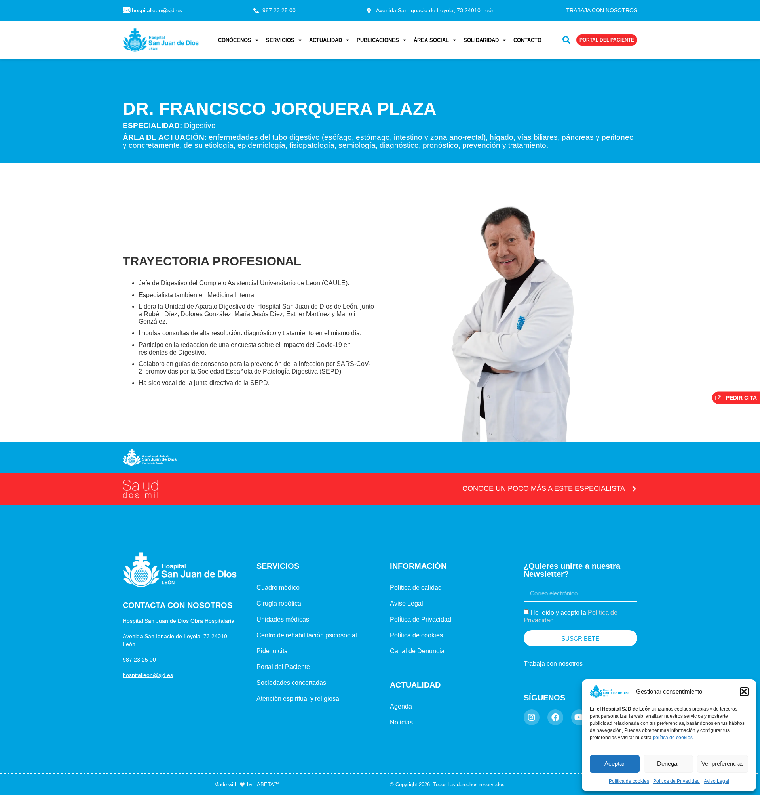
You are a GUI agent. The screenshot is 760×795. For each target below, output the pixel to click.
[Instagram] (532, 717)
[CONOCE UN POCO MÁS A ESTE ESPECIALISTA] (634, 489)
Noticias (401, 722)
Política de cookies (629, 781)
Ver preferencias (722, 763)
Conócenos (234, 40)
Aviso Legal (716, 781)
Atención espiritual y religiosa (297, 698)
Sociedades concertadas (291, 682)
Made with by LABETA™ (246, 784)
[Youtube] (579, 717)
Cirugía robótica (278, 603)
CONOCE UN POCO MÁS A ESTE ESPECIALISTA (543, 488)
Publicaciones (378, 40)
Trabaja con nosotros (553, 663)
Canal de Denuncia (417, 651)
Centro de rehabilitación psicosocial (306, 635)
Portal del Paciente (283, 666)
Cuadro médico (278, 587)
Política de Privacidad (676, 781)
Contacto (527, 40)
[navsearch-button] (566, 40)
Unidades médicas (282, 619)
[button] (744, 692)
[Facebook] (555, 717)
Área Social (431, 40)
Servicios (280, 40)
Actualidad (325, 40)
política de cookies (673, 737)
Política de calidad (416, 587)
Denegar (668, 763)
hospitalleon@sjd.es (148, 675)
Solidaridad (481, 40)
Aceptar (614, 763)
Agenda (401, 706)
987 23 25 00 (139, 659)
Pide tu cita (272, 651)
